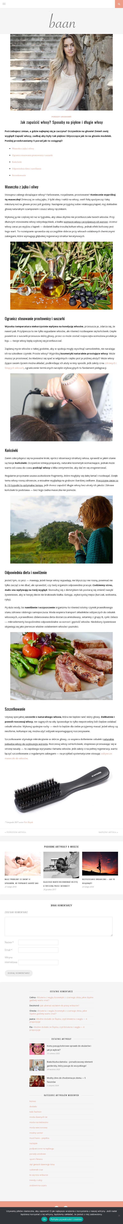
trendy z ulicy (35, 1180)
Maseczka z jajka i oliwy (23, 148)
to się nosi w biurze (38, 1174)
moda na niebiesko (38, 1122)
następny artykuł (108, 832)
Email (8, 949)
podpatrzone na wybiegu (41, 1148)
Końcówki (17, 161)
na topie (33, 1143)
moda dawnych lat (38, 1117)
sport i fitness (36, 1159)
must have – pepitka (39, 1138)
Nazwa (9, 942)
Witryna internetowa (11, 960)
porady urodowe (61, 116)
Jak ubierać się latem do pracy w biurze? (60, 1005)
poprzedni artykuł (16, 832)
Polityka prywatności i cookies (66, 1219)
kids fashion (35, 1111)
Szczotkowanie (19, 175)
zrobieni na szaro (38, 1185)
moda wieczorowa (38, 1127)
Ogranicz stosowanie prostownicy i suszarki (32, 155)
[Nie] (119, 1215)
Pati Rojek (28, 822)
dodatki (33, 1106)
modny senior (36, 1132)
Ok (44, 1219)
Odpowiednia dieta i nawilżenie (26, 168)
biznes (32, 1101)
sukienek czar (36, 1169)
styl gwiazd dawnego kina (41, 1164)
